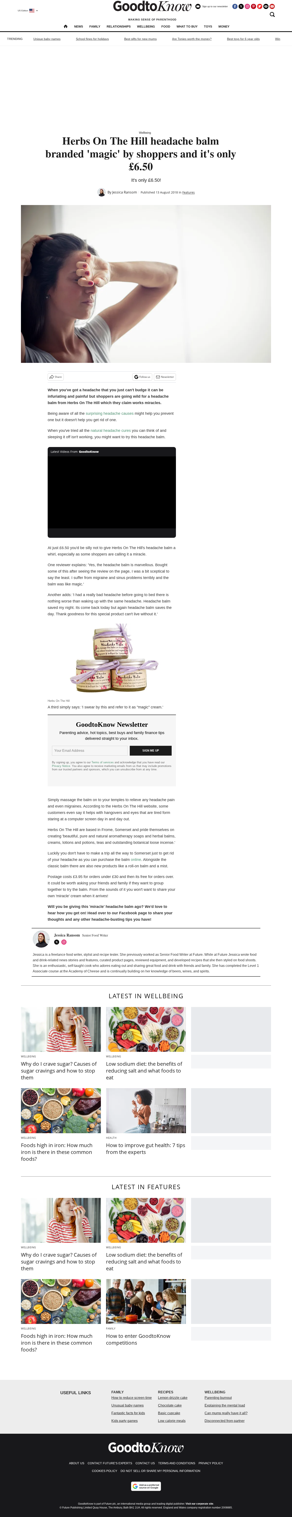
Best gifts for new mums (140, 39)
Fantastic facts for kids (128, 1413)
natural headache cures (111, 430)
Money (223, 26)
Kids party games (124, 1421)
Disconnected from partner (225, 1421)
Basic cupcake (169, 1413)
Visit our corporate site (199, 1503)
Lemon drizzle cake (172, 1398)
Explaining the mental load (225, 1405)
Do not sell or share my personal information (160, 1471)
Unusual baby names (127, 1405)
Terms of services (103, 762)
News (78, 26)
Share (58, 377)
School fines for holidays (92, 39)
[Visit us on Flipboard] (259, 6)
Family (94, 26)
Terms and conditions (176, 1463)
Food (165, 26)
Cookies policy (104, 1471)
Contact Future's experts (110, 1463)
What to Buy (187, 26)
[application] (112, 492)
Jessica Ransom (124, 192)
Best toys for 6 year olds (243, 39)
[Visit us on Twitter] (241, 6)
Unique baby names (46, 39)
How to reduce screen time (131, 1398)
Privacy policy (211, 1463)
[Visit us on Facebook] (234, 6)
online (136, 859)
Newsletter (167, 377)
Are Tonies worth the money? (192, 39)
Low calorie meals (172, 1421)
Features (188, 192)
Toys (208, 26)
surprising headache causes (110, 413)
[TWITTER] (57, 942)
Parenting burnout (218, 1398)
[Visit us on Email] (265, 6)
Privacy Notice (61, 766)
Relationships (119, 26)
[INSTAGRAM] (65, 942)
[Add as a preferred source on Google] (146, 1486)
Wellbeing (146, 26)
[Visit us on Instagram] (247, 6)
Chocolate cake (170, 1405)
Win (277, 39)
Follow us (144, 377)
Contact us (145, 1463)
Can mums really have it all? (226, 1413)
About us (76, 1463)
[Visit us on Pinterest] (253, 6)
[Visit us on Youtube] (272, 6)
